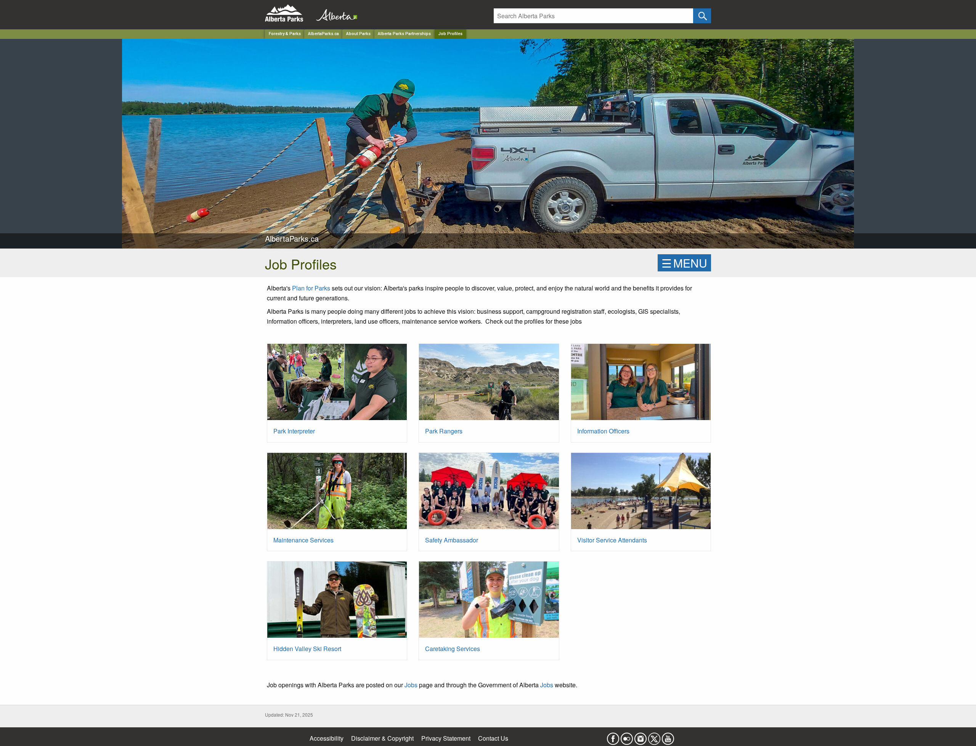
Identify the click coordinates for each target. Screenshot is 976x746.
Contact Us (493, 738)
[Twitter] (654, 736)
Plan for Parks (311, 288)
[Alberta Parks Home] (289, 13)
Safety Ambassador (451, 540)
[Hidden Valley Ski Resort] (337, 602)
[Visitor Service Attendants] (641, 493)
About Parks (358, 33)
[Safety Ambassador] (489, 493)
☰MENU (684, 263)
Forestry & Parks (285, 33)
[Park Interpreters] (337, 384)
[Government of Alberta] (334, 13)
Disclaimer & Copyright (382, 738)
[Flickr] (627, 736)
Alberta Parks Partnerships (404, 33)
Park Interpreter (294, 431)
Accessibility (327, 738)
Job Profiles (450, 33)
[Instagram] (640, 736)
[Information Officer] (641, 384)
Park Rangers (443, 431)
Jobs (411, 684)
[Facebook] (613, 736)
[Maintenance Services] (337, 493)
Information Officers (603, 431)
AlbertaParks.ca (323, 33)
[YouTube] (668, 736)
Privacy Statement (445, 738)
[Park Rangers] (489, 384)
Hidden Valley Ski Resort (307, 648)
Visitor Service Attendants (612, 540)
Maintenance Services (303, 540)
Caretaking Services (452, 648)
